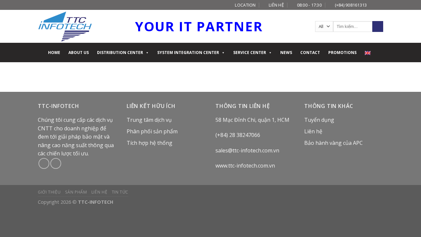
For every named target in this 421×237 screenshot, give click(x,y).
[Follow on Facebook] (374, 5)
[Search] (377, 26)
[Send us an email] (380, 5)
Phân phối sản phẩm (152, 131)
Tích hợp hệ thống (149, 142)
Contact (310, 52)
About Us (78, 52)
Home (54, 52)
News (286, 52)
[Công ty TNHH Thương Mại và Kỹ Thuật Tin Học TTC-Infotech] (65, 26)
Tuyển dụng (319, 119)
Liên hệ (313, 131)
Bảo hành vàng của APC (333, 142)
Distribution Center (120, 52)
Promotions (342, 52)
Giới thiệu (49, 192)
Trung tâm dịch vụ (149, 119)
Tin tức (120, 192)
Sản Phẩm (76, 192)
